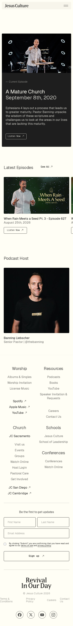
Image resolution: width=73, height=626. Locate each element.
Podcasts (53, 377)
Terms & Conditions (6, 600)
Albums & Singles (19, 377)
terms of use (27, 546)
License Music (19, 388)
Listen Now (15, 136)
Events (19, 450)
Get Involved (19, 479)
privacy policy (44, 546)
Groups (19, 456)
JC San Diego (18, 487)
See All (45, 166)
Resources (53, 368)
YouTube (18, 413)
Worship (19, 368)
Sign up (35, 556)
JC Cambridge (18, 493)
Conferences (53, 461)
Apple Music (18, 407)
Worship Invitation (19, 383)
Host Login (19, 468)
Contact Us (53, 417)
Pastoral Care (19, 473)
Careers (53, 411)
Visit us (20, 444)
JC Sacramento (19, 436)
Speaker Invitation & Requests (53, 396)
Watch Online (19, 462)
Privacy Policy (30, 600)
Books (53, 383)
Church (19, 428)
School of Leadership (53, 442)
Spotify (18, 401)
